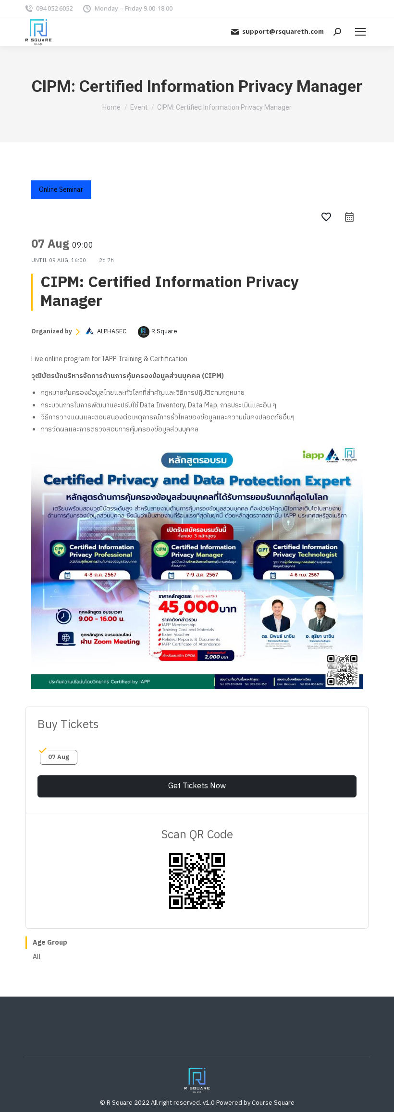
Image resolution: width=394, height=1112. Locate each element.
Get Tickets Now (197, 786)
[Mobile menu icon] (360, 31)
